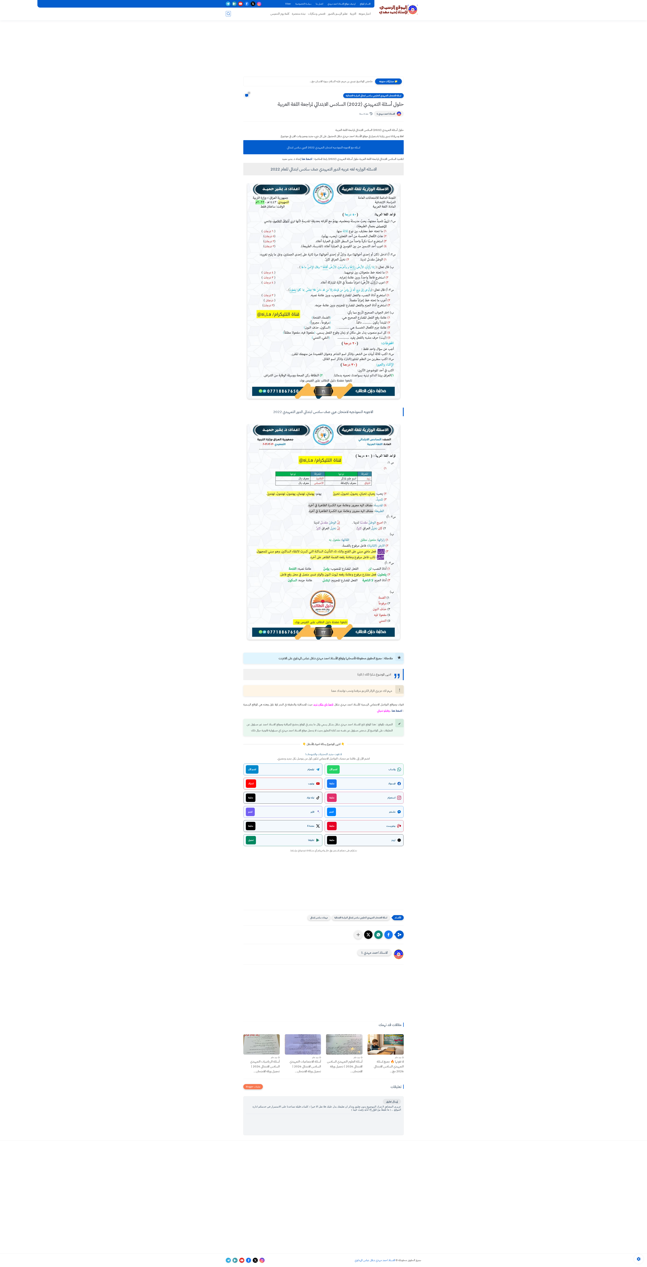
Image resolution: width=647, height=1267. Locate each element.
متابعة (331, 783)
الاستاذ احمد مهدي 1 (386, 114)
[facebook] (246, 4)
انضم (331, 811)
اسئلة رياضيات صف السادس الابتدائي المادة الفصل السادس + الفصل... (337, 81)
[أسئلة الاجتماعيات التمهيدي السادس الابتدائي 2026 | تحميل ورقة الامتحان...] (303, 1044)
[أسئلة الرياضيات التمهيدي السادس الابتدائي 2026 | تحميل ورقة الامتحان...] (261, 1044)
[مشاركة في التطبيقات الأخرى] (358, 934)
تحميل (251, 840)
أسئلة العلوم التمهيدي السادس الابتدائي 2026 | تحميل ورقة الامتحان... (344, 1066)
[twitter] (253, 4)
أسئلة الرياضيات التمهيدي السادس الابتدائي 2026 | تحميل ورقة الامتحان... (265, 1066)
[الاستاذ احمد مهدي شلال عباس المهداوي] (398, 9)
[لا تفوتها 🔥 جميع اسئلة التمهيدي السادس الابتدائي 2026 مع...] (385, 1044)
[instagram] (259, 4)
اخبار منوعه (365, 14)
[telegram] (228, 4)
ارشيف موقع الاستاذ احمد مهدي (342, 4)
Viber (288, 4)
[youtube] (240, 4)
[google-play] (234, 4)
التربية (353, 14)
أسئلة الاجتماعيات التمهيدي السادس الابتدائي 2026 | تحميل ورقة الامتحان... (305, 1066)
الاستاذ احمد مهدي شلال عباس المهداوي (375, 1260)
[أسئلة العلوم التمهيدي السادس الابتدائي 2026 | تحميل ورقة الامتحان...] (344, 1044)
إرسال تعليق (392, 1101)
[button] (388, 934)
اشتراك (251, 783)
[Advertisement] (323, 50)
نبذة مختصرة (298, 14)
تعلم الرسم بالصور (337, 14)
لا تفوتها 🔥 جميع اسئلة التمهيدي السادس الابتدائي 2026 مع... (389, 1066)
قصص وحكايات (316, 14)
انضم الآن (333, 769)
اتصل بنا (319, 4)
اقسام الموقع (365, 4)
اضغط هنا (307, 159)
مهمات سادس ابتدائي (319, 917)
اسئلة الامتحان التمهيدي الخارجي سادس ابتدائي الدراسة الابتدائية (373, 95)
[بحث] (228, 13)
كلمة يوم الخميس (279, 14)
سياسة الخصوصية (303, 4)
